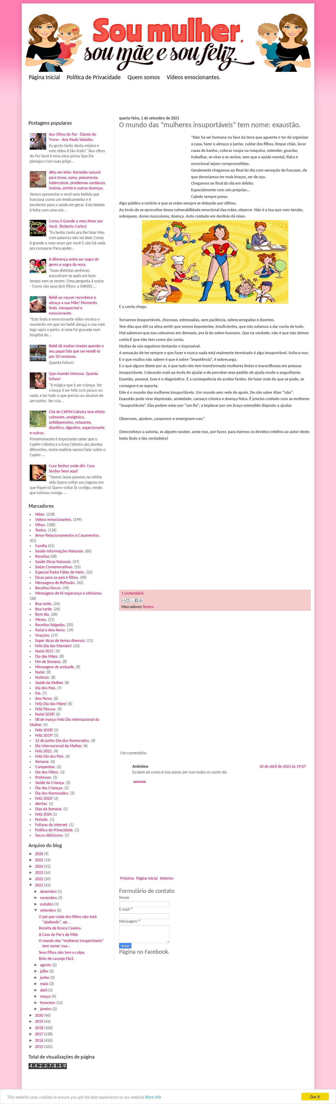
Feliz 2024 (43, 814)
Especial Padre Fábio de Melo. (60, 572)
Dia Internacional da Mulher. (58, 746)
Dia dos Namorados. (52, 793)
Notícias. (42, 678)
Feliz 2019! (44, 735)
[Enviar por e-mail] (123, 600)
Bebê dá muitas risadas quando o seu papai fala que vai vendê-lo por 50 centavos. (76, 351)
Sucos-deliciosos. (49, 835)
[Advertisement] (117, 99)
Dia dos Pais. (45, 688)
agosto (46, 965)
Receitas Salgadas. (50, 625)
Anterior (167, 878)
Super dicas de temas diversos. (60, 641)
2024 (39, 866)
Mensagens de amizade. (55, 667)
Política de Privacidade (94, 78)
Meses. (41, 620)
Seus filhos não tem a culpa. (62, 953)
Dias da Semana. (49, 809)
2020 (39, 1015)
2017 (39, 1034)
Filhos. (40, 525)
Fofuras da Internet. (51, 825)
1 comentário (132, 593)
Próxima (127, 878)
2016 (39, 1041)
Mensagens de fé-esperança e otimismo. (69, 593)
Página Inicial (44, 78)
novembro (49, 898)
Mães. (40, 514)
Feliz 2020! (44, 799)
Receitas (42, 557)
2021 (39, 885)
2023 (39, 873)
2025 (39, 860)
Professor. (43, 777)
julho (44, 971)
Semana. (42, 762)
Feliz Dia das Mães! (51, 704)
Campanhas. (45, 767)
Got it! (315, 1096)
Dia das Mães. (47, 656)
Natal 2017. (45, 651)
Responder (139, 782)
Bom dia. (42, 614)
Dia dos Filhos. (47, 772)
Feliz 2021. (44, 751)
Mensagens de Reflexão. (55, 583)
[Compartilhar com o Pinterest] (141, 600)
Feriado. (42, 820)
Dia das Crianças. (49, 788)
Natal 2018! (45, 714)
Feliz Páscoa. (45, 709)
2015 (39, 1047)
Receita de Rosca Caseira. (60, 928)
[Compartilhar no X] (132, 600)
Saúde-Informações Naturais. (59, 551)
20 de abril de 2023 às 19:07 (282, 767)
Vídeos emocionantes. (194, 78)
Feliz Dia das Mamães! (53, 646)
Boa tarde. (44, 609)
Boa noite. (44, 604)
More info (153, 1097)
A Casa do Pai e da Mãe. (59, 935)
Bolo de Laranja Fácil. (57, 959)
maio (44, 984)
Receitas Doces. (48, 588)
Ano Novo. (44, 699)
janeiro (46, 1009)
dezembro (49, 892)
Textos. (41, 530)
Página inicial (147, 878)
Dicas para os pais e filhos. (57, 578)
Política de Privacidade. (54, 830)
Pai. (38, 693)
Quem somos (144, 78)
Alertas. (41, 804)
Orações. (42, 635)
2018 (39, 1028)
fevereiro (48, 1003)
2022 (39, 879)
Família (41, 546)
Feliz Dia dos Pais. (49, 756)
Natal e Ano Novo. (50, 630)
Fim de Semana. (48, 662)
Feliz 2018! (44, 730)
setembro (48, 910)
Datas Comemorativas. (54, 567)
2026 (39, 854)
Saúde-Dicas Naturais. (53, 562)
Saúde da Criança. (50, 783)
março (46, 996)
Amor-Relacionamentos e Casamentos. (67, 535)
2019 (39, 1022)
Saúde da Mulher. (49, 683)
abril (44, 990)
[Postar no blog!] (127, 600)
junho (45, 978)
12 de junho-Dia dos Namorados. (62, 741)
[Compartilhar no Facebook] (136, 600)
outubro (47, 904)
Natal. (40, 672)
